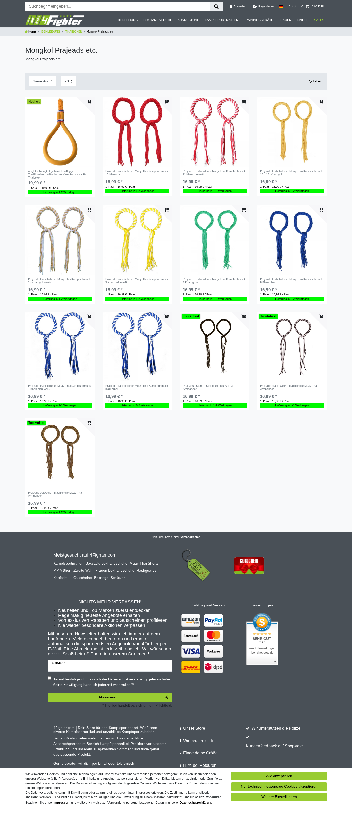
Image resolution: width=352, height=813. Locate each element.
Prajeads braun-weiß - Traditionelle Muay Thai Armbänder (288, 387)
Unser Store (194, 728)
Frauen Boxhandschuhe (115, 570)
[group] (60, 132)
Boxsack (92, 563)
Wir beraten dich (198, 740)
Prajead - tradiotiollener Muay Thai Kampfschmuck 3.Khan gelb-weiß (136, 281)
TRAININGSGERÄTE (258, 20)
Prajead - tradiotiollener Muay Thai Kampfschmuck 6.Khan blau (291, 281)
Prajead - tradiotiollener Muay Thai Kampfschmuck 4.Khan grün (214, 281)
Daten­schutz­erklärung (196, 802)
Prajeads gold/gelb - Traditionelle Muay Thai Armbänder (55, 494)
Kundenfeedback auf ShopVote (274, 746)
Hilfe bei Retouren (199, 765)
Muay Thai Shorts (144, 563)
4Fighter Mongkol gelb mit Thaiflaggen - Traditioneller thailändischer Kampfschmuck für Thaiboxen (57, 174)
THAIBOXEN (73, 31)
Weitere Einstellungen (279, 797)
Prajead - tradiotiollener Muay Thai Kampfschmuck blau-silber (136, 387)
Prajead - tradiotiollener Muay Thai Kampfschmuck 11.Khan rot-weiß (214, 173)
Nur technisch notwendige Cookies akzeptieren (279, 786)
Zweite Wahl (83, 570)
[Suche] (216, 6)
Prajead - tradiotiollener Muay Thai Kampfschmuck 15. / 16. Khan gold (291, 173)
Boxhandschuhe (114, 563)
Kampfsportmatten (68, 563)
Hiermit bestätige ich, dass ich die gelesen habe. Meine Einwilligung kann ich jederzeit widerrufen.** (111, 682)
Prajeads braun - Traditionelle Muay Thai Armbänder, (208, 387)
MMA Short (62, 570)
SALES (319, 20)
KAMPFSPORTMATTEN (221, 20)
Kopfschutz (62, 578)
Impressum (62, 802)
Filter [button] (317, 81)
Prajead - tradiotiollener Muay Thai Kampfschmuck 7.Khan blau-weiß (59, 387)
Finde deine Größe (200, 753)
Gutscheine (82, 578)
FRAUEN (285, 20)
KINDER (303, 20)
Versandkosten (190, 536)
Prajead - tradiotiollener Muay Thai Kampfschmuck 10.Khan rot (136, 173)
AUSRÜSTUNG (188, 20)
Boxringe (101, 578)
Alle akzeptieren (279, 776)
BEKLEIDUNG (128, 20)
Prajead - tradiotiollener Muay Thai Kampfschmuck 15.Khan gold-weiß (59, 281)
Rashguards (146, 570)
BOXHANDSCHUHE (157, 20)
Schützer (118, 578)
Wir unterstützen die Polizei (276, 728)
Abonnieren (108, 697)
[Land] (281, 6)
